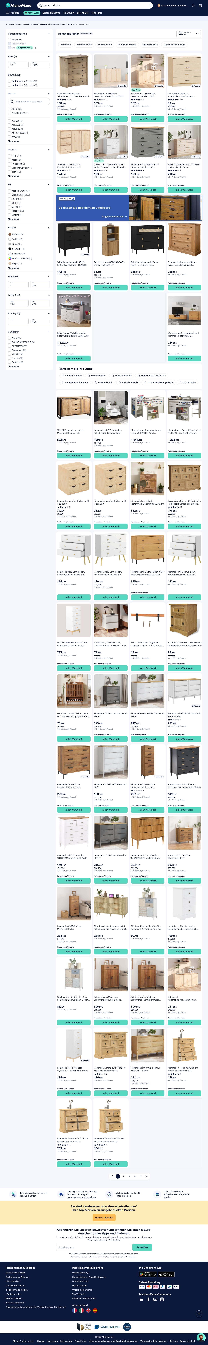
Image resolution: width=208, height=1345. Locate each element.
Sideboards (69, 24)
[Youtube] (155, 1299)
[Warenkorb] (200, 5)
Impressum (52, 1341)
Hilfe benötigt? (13, 1281)
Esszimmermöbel (31, 24)
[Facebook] (148, 1299)
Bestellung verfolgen (15, 1272)
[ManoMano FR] (74, 1310)
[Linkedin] (141, 1299)
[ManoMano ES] (95, 1310)
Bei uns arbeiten (14, 1298)
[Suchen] (40, 5)
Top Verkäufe (78, 1294)
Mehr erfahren (131, 1257)
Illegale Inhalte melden (17, 1289)
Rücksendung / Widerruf (17, 1277)
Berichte (174, 1341)
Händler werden (13, 1294)
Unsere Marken (79, 1285)
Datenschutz (66, 1341)
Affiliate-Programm (15, 1302)
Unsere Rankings (80, 1281)
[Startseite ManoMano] (19, 5)
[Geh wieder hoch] (199, 1313)
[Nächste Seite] (146, 1176)
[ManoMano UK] (88, 1310)
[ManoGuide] (201, 1337)
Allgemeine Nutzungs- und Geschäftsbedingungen (113, 1341)
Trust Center (81, 1341)
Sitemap (41, 1341)
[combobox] (188, 33)
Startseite (10, 24)
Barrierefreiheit (187, 1341)
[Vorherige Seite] (112, 1176)
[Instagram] (162, 1299)
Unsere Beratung (80, 1272)
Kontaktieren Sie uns (16, 1285)
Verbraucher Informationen (153, 1341)
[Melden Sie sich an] (193, 5)
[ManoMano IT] (81, 1310)
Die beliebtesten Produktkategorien (89, 1277)
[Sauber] (150, 5)
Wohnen (19, 24)
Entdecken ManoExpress (84, 1298)
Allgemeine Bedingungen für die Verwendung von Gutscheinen (36, 1307)
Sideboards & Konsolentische (52, 24)
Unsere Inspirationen (82, 1289)
